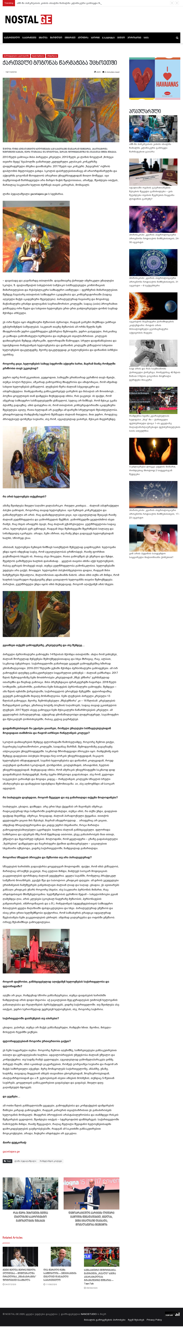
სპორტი (95, 37)
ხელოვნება (38, 56)
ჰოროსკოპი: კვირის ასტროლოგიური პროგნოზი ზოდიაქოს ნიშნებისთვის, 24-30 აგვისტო (154, 238)
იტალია (43, 37)
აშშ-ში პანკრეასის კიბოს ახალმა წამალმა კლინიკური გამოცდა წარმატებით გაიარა (70, 3)
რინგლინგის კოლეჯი (51, 1161)
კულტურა (83, 37)
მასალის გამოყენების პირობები (104, 1319)
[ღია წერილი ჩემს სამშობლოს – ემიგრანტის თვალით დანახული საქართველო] (61, 1257)
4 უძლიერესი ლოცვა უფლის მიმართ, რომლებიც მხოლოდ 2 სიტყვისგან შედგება (152, 470)
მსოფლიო (56, 37)
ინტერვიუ (70, 37)
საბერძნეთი (29, 37)
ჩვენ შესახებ (136, 1319)
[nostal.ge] (29, 19)
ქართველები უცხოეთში (16, 56)
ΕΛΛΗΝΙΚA (108, 37)
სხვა (146, 37)
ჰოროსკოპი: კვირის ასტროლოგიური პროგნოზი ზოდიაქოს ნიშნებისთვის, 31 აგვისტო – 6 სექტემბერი (153, 282)
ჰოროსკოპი (134, 37)
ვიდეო (121, 37)
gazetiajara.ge (11, 1151)
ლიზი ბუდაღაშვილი (25, 1161)
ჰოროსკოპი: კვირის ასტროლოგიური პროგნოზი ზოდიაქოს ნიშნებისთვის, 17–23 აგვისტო (154, 514)
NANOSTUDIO (89, 1314)
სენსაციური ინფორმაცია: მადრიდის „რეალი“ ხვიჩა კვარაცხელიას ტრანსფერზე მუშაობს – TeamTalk (100, 1277)
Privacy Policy (154, 1319)
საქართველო (12, 37)
